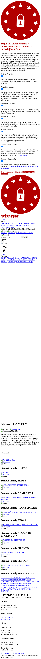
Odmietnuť (18, 172)
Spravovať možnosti (7, 172)
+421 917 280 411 (7, 617)
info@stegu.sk (5, 619)
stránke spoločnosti (23, 155)
